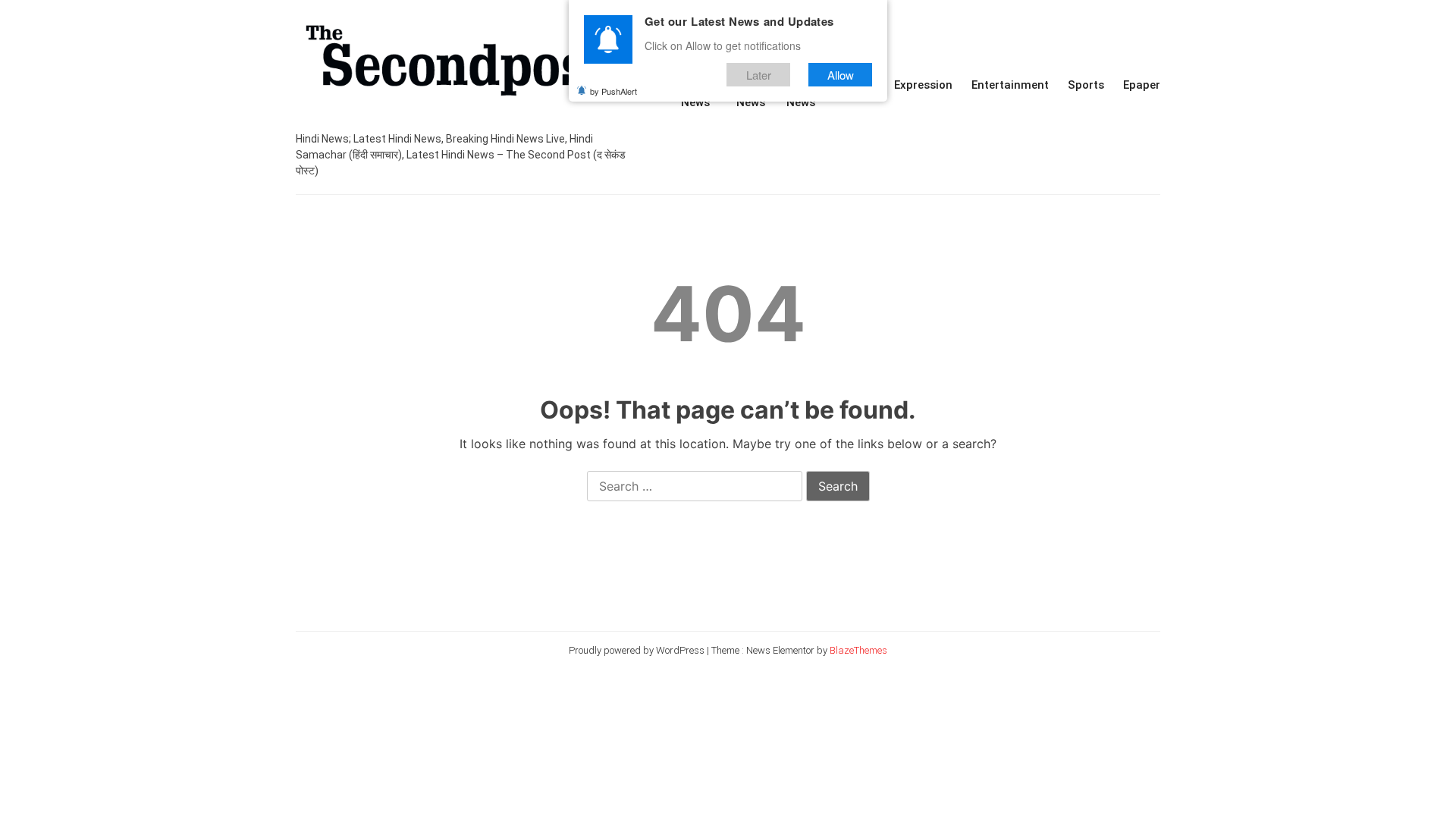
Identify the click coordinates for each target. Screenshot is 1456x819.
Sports (1086, 85)
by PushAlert (613, 91)
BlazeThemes (858, 650)
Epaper (1141, 85)
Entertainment (1010, 85)
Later (758, 75)
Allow (840, 75)
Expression (923, 85)
